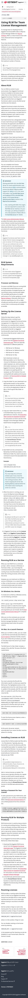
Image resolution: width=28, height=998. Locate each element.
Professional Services (7, 981)
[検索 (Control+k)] (25, 2)
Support (3, 979)
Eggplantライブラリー (7, 965)
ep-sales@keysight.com (16, 256)
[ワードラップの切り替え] (22, 654)
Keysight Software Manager (11, 874)
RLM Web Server (12, 215)
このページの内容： (7, 18)
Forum (3, 974)
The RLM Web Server (18, 193)
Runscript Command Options (15, 799)
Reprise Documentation (9, 201)
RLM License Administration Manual (14, 219)
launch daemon (5, 637)
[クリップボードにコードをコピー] (25, 654)
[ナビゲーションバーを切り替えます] (2, 2)
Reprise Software (6, 298)
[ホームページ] (2, 7)
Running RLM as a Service (12, 483)
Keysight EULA (16, 70)
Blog (2, 976)
